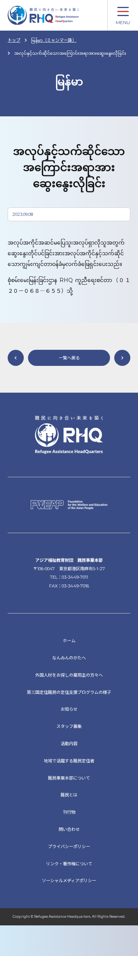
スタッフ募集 (69, 726)
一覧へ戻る (69, 358)
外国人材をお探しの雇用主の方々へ (69, 675)
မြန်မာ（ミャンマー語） (53, 40)
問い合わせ (69, 829)
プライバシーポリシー (69, 846)
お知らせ (69, 709)
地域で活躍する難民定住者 (69, 760)
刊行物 (69, 812)
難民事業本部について (69, 778)
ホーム (69, 640)
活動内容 (69, 743)
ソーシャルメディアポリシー (69, 880)
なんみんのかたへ (69, 658)
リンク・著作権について (69, 863)
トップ (14, 40)
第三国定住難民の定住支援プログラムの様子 (69, 692)
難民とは (69, 795)
